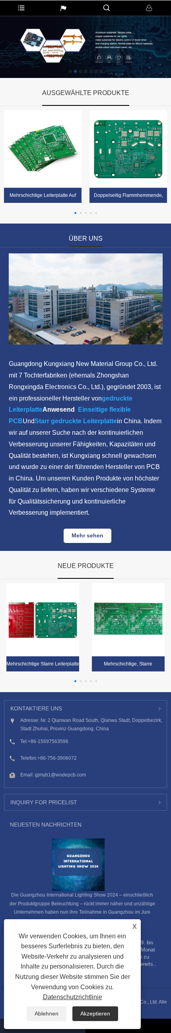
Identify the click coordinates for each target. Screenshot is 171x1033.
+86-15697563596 (48, 741)
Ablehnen (46, 1013)
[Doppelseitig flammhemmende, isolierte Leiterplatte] (128, 149)
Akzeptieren (95, 1013)
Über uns (86, 238)
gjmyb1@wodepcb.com (60, 775)
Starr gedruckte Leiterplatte (76, 421)
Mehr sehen (87, 535)
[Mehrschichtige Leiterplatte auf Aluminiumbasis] (43, 149)
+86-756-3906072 (57, 758)
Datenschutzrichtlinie (72, 997)
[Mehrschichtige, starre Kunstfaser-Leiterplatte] (128, 619)
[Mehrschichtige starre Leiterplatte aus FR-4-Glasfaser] (42, 619)
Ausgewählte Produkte (85, 92)
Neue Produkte (86, 565)
